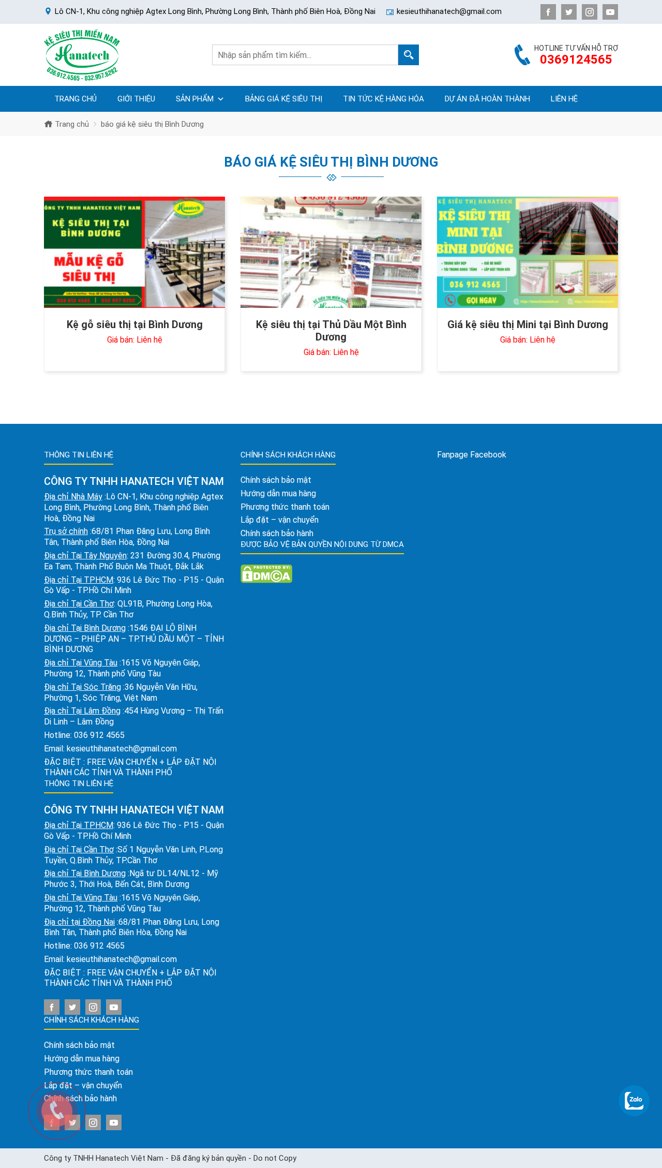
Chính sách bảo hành (276, 533)
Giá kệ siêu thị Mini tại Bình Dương (527, 324)
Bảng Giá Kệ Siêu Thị (283, 99)
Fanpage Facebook (471, 455)
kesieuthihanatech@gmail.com (122, 748)
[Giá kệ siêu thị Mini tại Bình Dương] (527, 252)
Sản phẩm (195, 99)
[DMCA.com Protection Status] (266, 573)
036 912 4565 (99, 735)
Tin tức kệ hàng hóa (383, 99)
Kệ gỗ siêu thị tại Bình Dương (135, 324)
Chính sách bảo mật (79, 1045)
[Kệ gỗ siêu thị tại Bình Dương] (134, 252)
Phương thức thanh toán (284, 507)
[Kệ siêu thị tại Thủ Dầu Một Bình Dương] (331, 252)
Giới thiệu (136, 99)
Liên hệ (564, 99)
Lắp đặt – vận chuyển (279, 520)
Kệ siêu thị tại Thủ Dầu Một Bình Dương (331, 330)
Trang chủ (75, 99)
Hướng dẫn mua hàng (81, 1058)
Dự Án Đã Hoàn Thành (487, 99)
